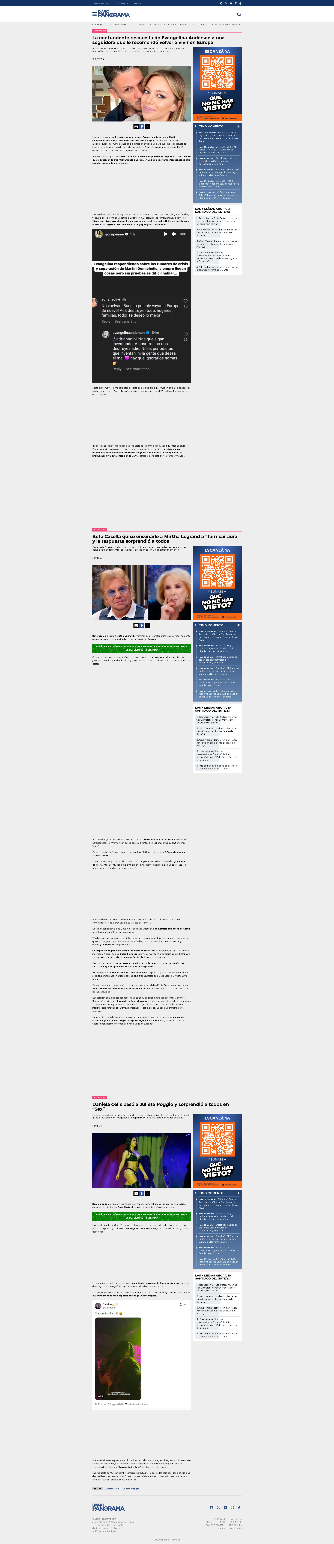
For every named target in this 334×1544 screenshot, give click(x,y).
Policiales (154, 25)
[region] (141, 188)
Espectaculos (100, 31)
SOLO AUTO (137, 3)
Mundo (202, 25)
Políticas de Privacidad (104, 1531)
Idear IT (176, 1540)
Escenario (212, 25)
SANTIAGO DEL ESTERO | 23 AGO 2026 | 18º (109, 25)
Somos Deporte (169, 25)
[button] (94, 14)
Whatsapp (225, 25)
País (194, 25)
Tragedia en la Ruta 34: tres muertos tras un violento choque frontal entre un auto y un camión (216, 221)
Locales (143, 25)
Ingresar (237, 11)
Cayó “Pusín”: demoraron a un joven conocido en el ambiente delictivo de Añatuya (216, 244)
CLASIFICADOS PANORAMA (103, 3)
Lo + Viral (236, 25)
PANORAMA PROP (123, 3)
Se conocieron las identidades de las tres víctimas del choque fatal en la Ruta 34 (216, 232)
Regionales (184, 25)
